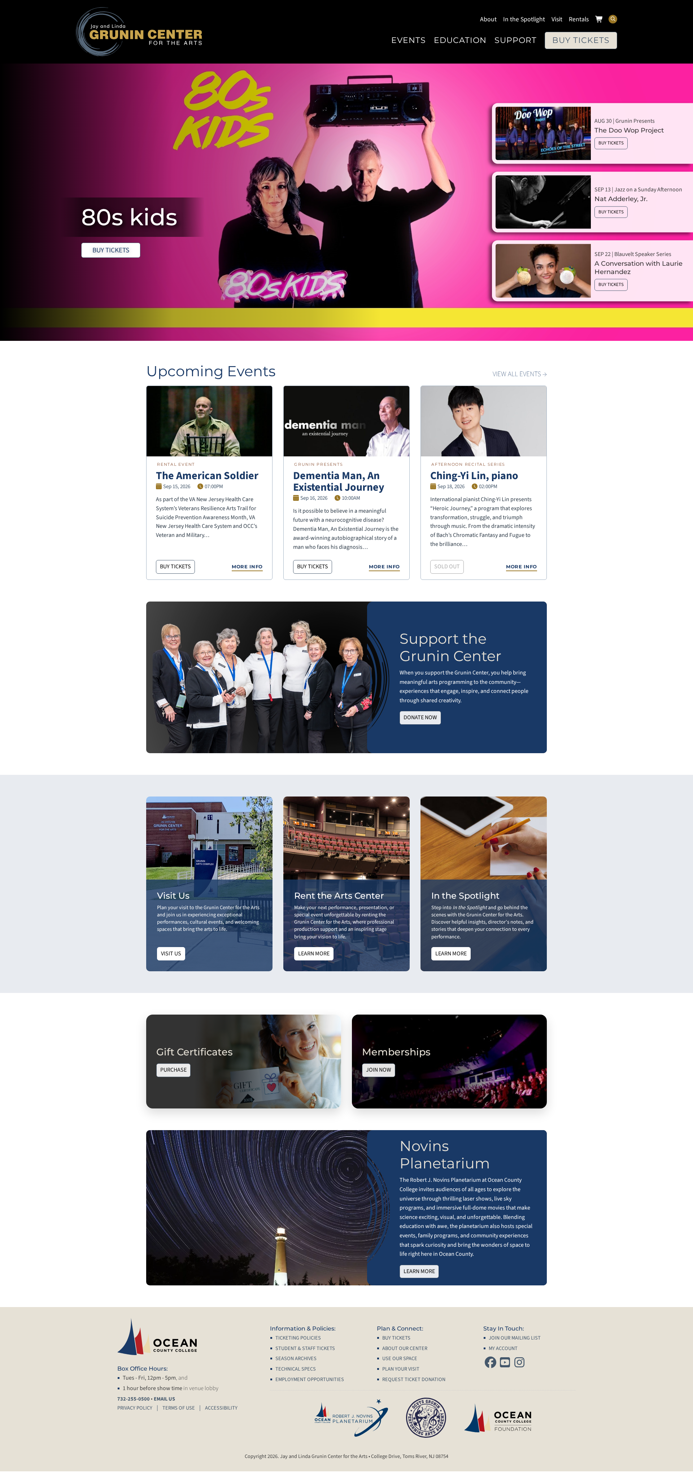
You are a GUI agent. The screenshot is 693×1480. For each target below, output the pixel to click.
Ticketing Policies (298, 1338)
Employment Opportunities (309, 1379)
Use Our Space (399, 1358)
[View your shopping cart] (599, 20)
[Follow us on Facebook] (490, 1363)
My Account (503, 1348)
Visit (557, 19)
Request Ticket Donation (413, 1379)
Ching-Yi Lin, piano (474, 475)
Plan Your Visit (400, 1369)
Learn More (314, 954)
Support (515, 40)
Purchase (173, 1070)
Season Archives (296, 1358)
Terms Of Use (178, 1408)
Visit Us (171, 954)
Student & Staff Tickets (305, 1348)
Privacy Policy (134, 1408)
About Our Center (404, 1348)
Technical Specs (295, 1369)
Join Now (378, 1070)
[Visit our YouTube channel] (505, 1363)
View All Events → (520, 374)
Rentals (579, 19)
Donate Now (420, 717)
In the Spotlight (524, 19)
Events (408, 40)
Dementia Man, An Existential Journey (338, 481)
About (488, 19)
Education (460, 40)
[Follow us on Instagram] (519, 1363)
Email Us (164, 1399)
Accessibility (221, 1408)
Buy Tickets (581, 40)
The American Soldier (207, 475)
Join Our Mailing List (515, 1338)
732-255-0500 (133, 1399)
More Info (247, 566)
